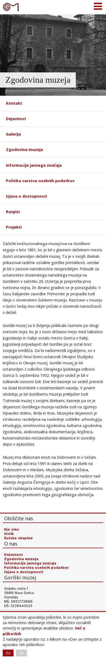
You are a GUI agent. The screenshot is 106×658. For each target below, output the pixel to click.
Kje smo (11, 529)
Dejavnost (16, 118)
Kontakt (14, 103)
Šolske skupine (18, 538)
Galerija (13, 134)
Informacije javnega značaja (34, 165)
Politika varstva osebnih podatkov (40, 180)
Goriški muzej (11, 7)
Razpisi (13, 211)
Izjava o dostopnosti (26, 196)
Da (8, 653)
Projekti (14, 227)
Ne (21, 653)
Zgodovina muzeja (24, 149)
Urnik (9, 534)
